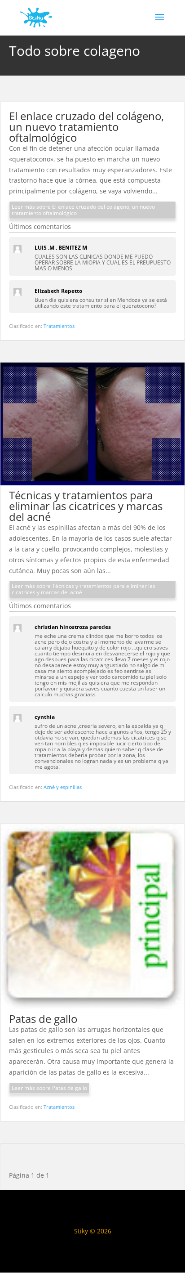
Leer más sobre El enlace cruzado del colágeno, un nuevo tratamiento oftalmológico (83, 210)
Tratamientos (59, 326)
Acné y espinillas (63, 787)
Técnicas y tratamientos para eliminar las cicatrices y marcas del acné (86, 506)
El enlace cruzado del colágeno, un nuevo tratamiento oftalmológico (86, 126)
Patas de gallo (43, 1018)
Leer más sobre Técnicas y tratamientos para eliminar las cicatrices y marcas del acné (83, 589)
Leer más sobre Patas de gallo (49, 1088)
